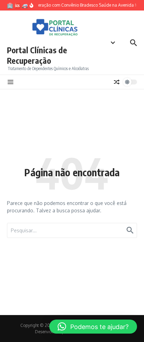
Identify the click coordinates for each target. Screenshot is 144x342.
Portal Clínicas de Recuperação (37, 55)
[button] (93, 327)
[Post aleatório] (117, 82)
